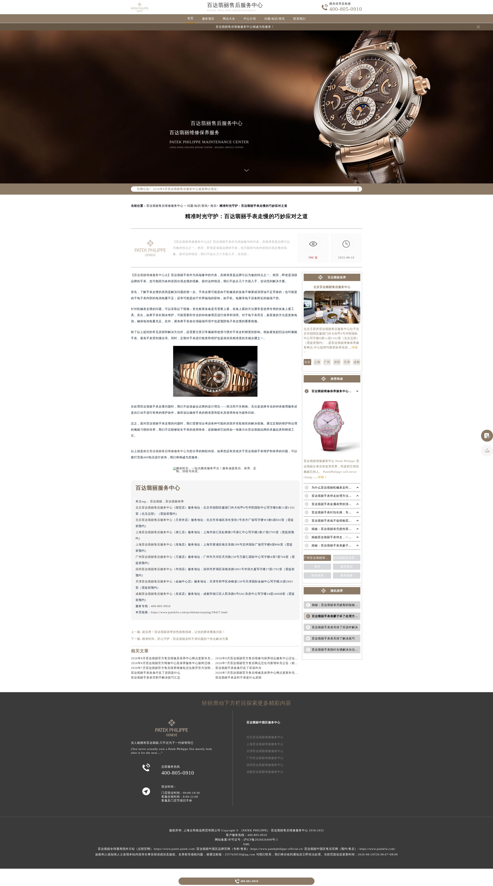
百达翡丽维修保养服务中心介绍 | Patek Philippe (345, 391)
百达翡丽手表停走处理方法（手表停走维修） (342, 495)
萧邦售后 (346, 566)
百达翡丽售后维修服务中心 (164, 205)
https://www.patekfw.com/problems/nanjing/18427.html (189, 612)
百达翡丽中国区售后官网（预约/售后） (331, 848)
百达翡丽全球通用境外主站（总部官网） (125, 848)
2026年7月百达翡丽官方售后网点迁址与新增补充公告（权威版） (259, 663)
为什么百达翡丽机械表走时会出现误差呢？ (341, 487)
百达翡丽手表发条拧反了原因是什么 (155, 672)
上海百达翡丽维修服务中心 (264, 744)
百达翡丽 (156, 501)
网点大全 (229, 18)
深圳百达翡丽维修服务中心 (264, 764)
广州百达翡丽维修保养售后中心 (317, 557)
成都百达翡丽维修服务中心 (264, 771)
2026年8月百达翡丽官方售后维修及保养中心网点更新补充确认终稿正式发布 (183, 658)
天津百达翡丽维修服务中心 (264, 751)
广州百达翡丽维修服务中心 (264, 758)
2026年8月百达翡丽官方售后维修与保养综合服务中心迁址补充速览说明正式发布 (270, 658)
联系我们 (299, 18)
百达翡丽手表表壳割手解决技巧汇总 (155, 677)
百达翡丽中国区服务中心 (263, 722)
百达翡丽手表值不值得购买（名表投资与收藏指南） (347, 520)
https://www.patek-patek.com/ (174, 848)
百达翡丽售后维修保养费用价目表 (346, 557)
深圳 (337, 362)
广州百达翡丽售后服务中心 (154, 556)
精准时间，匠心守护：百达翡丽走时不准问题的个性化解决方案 (185, 638)
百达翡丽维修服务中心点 (151, 275)
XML (246, 844)
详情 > (322, 477)
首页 (190, 18)
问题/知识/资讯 (274, 18)
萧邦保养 (317, 575)
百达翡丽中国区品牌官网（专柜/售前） (223, 848)
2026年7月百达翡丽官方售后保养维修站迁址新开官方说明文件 (174, 667)
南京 (213, 205)
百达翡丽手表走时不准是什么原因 (238, 677)
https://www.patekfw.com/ (377, 848)
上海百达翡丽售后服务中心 (154, 532)
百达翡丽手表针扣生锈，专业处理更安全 (339, 512)
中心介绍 (250, 18)
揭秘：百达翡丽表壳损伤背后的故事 (336, 528)
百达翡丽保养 (174, 501)
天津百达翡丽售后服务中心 (154, 581)
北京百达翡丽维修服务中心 (264, 737)
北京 (307, 362)
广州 (327, 362)
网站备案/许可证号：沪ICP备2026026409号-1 (246, 839)
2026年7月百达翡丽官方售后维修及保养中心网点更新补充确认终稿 (261, 672)
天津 (347, 362)
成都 (357, 362)
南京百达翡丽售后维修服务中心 (164, 451)
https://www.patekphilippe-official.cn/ (277, 848)
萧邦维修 (346, 575)
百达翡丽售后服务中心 (235, 5)
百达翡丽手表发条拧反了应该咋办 (238, 667)
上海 (317, 362)
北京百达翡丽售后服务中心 (154, 507)
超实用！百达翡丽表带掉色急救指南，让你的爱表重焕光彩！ (183, 631)
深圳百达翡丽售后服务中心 (154, 569)
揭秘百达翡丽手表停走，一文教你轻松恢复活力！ (345, 537)
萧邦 (317, 566)
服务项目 (208, 18)
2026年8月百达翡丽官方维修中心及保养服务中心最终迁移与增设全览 (178, 663)
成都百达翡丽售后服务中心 (154, 593)
